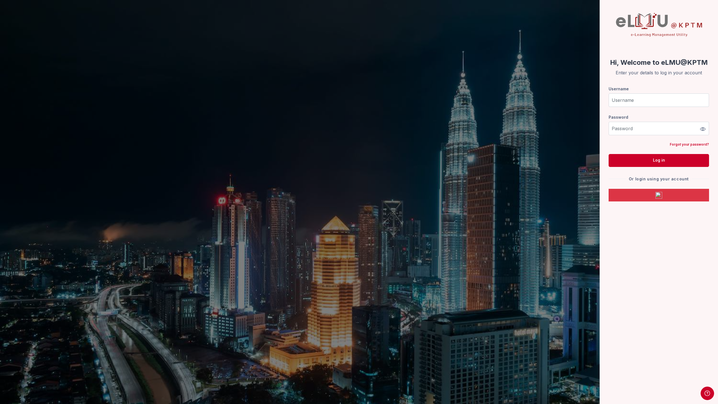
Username (619, 88)
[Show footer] (707, 393)
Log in (659, 160)
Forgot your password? (689, 144)
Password (618, 117)
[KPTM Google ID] (658, 195)
